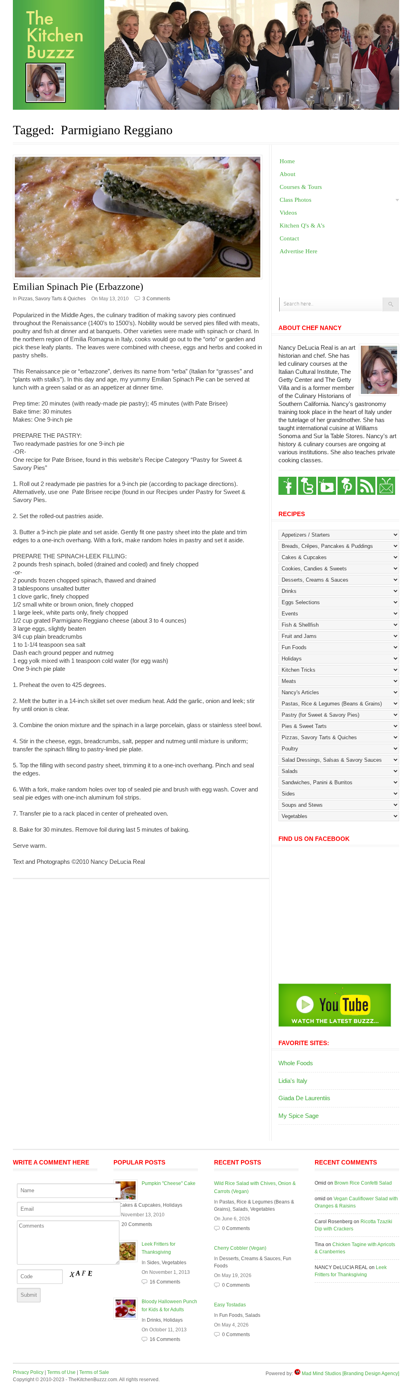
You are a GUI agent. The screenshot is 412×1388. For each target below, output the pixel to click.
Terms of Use (61, 1372)
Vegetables (174, 1262)
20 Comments (137, 1224)
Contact (289, 238)
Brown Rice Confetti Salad (363, 1183)
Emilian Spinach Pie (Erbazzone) (78, 286)
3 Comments (156, 298)
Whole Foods (295, 1063)
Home (287, 161)
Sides (153, 1262)
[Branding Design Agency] (370, 1373)
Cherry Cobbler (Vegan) (240, 1248)
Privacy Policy (28, 1372)
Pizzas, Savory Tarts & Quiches (52, 298)
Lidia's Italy (292, 1080)
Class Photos (295, 200)
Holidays (172, 1205)
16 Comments (165, 1282)
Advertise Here (298, 251)
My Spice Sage (298, 1115)
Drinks (154, 1320)
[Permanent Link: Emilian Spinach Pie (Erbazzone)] (141, 217)
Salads (240, 1209)
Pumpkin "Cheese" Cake (169, 1183)
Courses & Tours (301, 187)
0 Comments (236, 1228)
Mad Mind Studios (321, 1373)
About (287, 174)
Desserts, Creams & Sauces (249, 1258)
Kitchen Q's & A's (302, 225)
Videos (288, 212)
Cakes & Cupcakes (140, 1205)
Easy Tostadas (230, 1305)
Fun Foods (231, 1315)
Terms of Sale (94, 1372)
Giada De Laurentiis (304, 1098)
